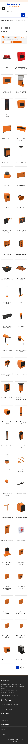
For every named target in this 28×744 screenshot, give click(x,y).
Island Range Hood (7, 303)
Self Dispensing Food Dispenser (21, 91)
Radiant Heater (7, 163)
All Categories (8, 15)
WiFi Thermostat (21, 115)
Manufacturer (4, 707)
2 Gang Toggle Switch (7, 636)
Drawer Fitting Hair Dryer (7, 374)
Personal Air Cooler (21, 374)
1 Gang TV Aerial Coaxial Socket (21, 612)
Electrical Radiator (7, 517)
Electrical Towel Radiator (21, 470)
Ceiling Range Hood (21, 279)
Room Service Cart (21, 517)
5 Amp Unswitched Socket (7, 588)
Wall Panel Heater (7, 139)
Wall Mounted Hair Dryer (21, 350)
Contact (3, 734)
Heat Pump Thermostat (7, 91)
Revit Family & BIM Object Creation (10, 704)
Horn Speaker (21, 208)
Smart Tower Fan (7, 446)
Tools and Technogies (6, 709)
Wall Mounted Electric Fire (7, 326)
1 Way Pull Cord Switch (7, 494)
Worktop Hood (21, 493)
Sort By (3, 47)
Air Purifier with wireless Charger (21, 398)
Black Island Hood (7, 470)
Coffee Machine (21, 660)
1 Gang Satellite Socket (7, 612)
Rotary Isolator (7, 660)
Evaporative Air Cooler (7, 422)
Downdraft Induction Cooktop (7, 279)
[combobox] (14, 11)
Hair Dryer (21, 326)
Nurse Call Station (7, 540)
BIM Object (9, 20)
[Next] (26, 667)
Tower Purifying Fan (21, 422)
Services (3, 731)
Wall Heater (21, 185)
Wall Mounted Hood (7, 563)
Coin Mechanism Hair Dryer (7, 231)
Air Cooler (7, 208)
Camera (7, 185)
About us (3, 729)
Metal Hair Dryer (7, 350)
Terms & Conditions (6, 718)
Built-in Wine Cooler (7, 115)
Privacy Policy (4, 720)
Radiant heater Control (21, 255)
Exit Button (21, 540)
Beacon (6, 67)
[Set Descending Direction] (20, 47)
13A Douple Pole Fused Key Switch (21, 67)
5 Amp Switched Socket (21, 563)
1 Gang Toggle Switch (21, 636)
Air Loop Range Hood (21, 231)
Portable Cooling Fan (21, 446)
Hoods (21, 302)
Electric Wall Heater (21, 139)
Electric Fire (7, 254)
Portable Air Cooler (7, 398)
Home (2, 20)
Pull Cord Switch (21, 163)
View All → (16, 37)
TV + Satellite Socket (21, 587)
